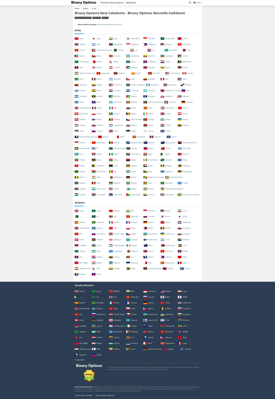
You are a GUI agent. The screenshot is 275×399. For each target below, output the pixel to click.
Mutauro (86, 8)
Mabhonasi (131, 3)
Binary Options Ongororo (105, 395)
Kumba (77, 8)
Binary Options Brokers (84, 395)
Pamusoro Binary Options (112, 3)
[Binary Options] (89, 368)
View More (80, 360)
